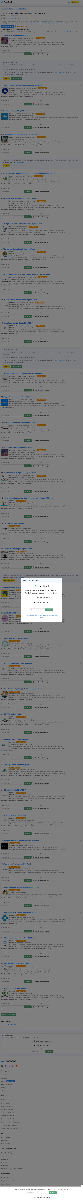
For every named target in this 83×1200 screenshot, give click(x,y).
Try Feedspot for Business (34, 615)
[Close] (59, 580)
